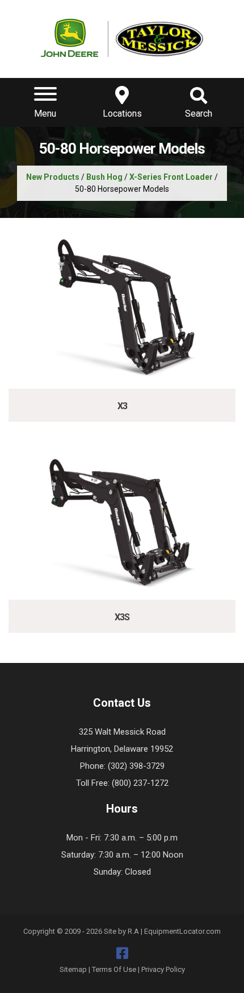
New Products (52, 177)
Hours (122, 808)
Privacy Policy (163, 969)
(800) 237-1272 (140, 783)
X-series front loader (171, 177)
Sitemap (73, 969)
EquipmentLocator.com (182, 931)
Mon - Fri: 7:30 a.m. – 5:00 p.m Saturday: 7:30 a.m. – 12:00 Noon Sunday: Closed (122, 855)
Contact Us (122, 703)
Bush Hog (104, 177)
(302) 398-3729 (136, 766)
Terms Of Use (114, 969)
